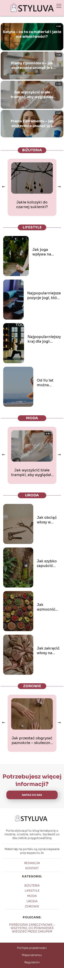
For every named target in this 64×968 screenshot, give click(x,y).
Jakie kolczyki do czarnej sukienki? (32, 204)
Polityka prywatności (32, 948)
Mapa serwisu (32, 955)
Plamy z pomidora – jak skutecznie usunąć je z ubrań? (32, 65)
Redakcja (32, 863)
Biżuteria (32, 150)
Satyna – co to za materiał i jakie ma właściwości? (32, 34)
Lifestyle (32, 227)
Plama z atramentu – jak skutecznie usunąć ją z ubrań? (32, 123)
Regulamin (32, 962)
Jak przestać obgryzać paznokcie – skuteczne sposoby (32, 740)
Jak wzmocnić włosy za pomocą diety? (46, 607)
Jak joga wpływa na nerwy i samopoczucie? (46, 252)
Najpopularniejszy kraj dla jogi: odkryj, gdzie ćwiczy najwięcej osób (44, 339)
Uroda (32, 495)
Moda (32, 418)
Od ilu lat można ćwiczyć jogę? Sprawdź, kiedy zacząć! (49, 382)
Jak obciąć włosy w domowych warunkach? (48, 520)
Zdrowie (32, 686)
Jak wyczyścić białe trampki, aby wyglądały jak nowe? (32, 94)
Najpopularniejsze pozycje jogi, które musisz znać (44, 295)
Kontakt (32, 868)
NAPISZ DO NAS (32, 795)
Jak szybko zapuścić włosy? (47, 563)
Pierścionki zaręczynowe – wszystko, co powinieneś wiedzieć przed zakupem (32, 928)
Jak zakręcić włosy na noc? (48, 650)
